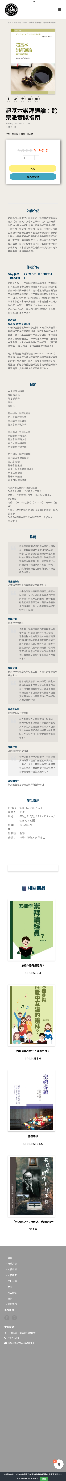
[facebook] (6, 1318)
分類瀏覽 (17, 22)
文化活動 (12, 1281)
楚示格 (15, 134)
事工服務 (12, 1292)
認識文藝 (12, 1263)
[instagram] (14, 1318)
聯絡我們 (12, 1304)
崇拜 (25, 22)
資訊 (10, 1298)
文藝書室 (12, 1275)
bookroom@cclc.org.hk (21, 1342)
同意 (44, 1478)
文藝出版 (12, 1269)
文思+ (10, 1286)
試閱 (32, 168)
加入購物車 (33, 176)
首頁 (10, 22)
